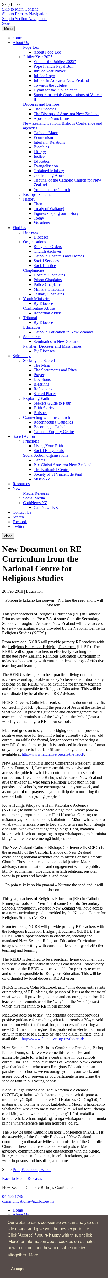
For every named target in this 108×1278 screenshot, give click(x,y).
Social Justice (45, 265)
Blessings (41, 384)
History (29, 199)
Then (38, 204)
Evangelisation (46, 166)
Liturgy (40, 151)
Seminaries (32, 336)
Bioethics (41, 147)
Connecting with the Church (46, 417)
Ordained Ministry (49, 170)
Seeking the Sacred (39, 360)
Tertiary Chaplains (49, 294)
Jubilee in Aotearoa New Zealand (61, 80)
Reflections (43, 389)
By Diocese (43, 303)
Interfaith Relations (49, 142)
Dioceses (30, 232)
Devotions (42, 379)
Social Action (24, 436)
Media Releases (36, 493)
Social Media (34, 498)
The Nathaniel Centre (51, 469)
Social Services (46, 261)
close (8, 536)
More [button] (33, 1255)
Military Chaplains (49, 289)
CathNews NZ (35, 502)
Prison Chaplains (48, 280)
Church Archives (48, 251)
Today (39, 218)
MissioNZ (42, 479)
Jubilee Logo (44, 76)
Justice (39, 156)
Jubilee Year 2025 (37, 57)
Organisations (34, 242)
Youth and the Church (52, 189)
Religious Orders (48, 246)
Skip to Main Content (20, 9)
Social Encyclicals (49, 450)
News (17, 488)
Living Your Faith (48, 446)
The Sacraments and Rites (55, 370)
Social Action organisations (45, 455)
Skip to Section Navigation (24, 18)
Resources (21, 484)
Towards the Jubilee (50, 85)
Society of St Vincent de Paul (58, 474)
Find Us (19, 227)
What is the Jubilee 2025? (55, 61)
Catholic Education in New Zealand (63, 332)
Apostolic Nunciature (51, 118)
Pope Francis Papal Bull (53, 66)
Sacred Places (45, 393)
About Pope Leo (47, 52)
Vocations (42, 223)
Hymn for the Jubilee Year (55, 90)
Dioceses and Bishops (41, 104)
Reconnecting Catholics (53, 422)
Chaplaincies (33, 270)
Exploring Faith (36, 398)
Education (42, 161)
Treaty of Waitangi (49, 208)
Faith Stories (44, 408)
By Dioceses (44, 351)
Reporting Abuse (48, 313)
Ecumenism (43, 137)
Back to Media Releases (22, 1178)
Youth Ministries (36, 299)
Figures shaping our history (56, 213)
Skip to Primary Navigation (24, 14)
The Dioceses (45, 109)
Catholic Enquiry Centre (54, 431)
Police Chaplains (47, 284)
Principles (31, 441)
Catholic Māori (46, 132)
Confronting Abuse (49, 175)
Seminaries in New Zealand (56, 341)
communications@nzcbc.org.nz (28, 1201)
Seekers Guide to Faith (52, 403)
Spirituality (22, 355)
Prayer (39, 374)
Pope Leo (31, 47)
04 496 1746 (12, 1196)
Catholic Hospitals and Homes (59, 256)
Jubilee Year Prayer (49, 71)
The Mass (42, 365)
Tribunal (30, 317)
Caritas (39, 460)
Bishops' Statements (39, 194)
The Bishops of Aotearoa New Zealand (66, 113)
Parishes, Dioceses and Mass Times (52, 346)
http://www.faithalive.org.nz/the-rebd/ (53, 754)
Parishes (40, 412)
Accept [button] (17, 1268)
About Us (21, 42)
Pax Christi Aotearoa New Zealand (62, 465)
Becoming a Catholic (51, 427)
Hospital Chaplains (49, 275)
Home (18, 1210)
